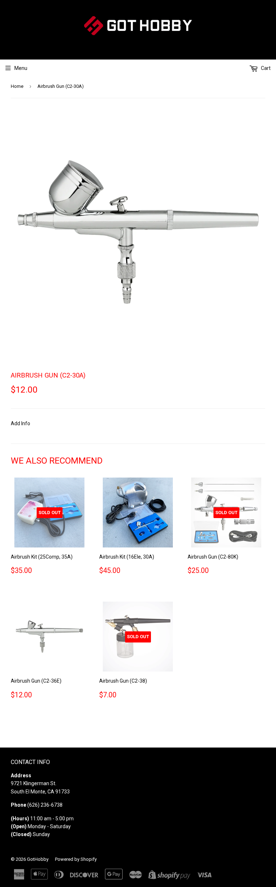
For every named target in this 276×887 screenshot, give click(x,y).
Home (17, 86)
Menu (20, 68)
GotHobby (38, 859)
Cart (265, 68)
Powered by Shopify (76, 859)
